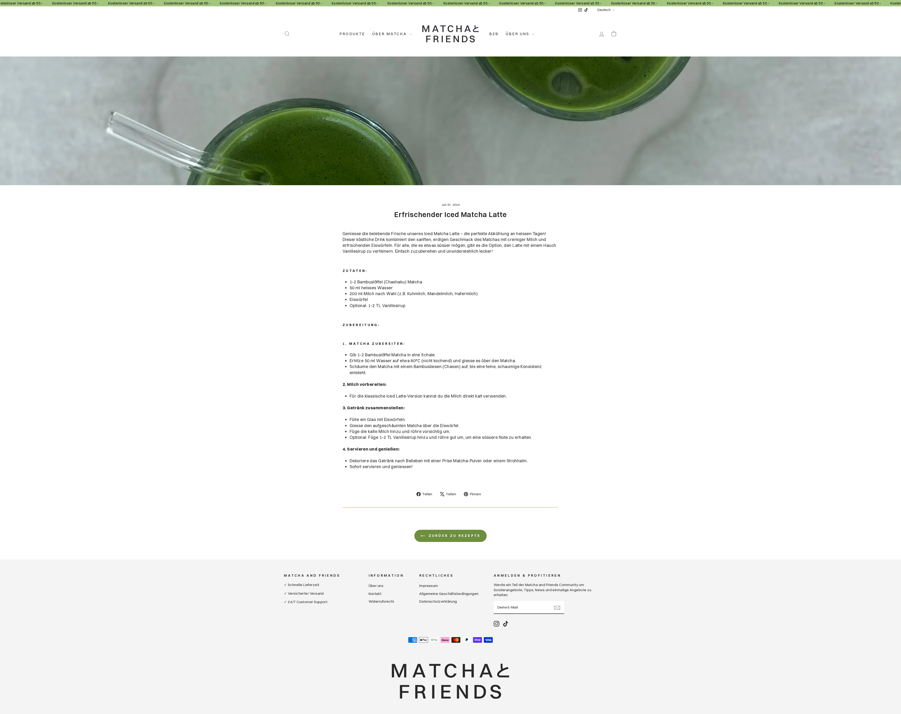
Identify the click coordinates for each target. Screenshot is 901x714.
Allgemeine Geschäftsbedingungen (449, 593)
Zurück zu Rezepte (454, 536)
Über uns (518, 33)
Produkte (352, 33)
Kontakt (375, 593)
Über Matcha (390, 33)
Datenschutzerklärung (438, 601)
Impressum (428, 585)
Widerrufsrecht (381, 601)
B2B (494, 33)
